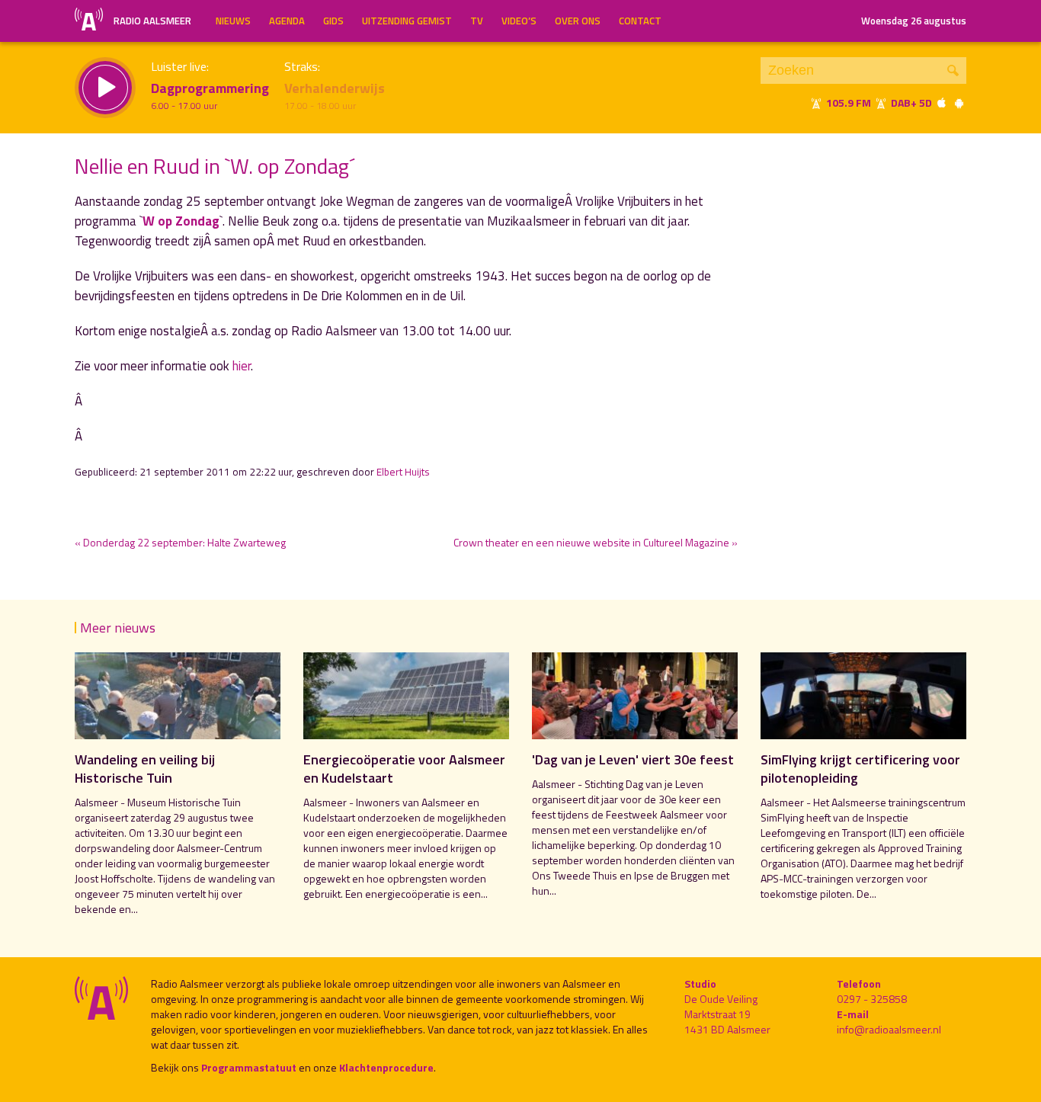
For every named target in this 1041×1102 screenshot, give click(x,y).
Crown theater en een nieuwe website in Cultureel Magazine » (595, 542)
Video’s (519, 20)
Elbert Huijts (403, 471)
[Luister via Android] (958, 103)
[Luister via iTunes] (942, 103)
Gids (333, 20)
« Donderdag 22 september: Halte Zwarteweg (180, 542)
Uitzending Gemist (407, 20)
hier (241, 366)
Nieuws (233, 20)
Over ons (578, 20)
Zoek (953, 70)
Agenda (287, 20)
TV (476, 20)
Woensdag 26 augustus (913, 20)
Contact (640, 20)
